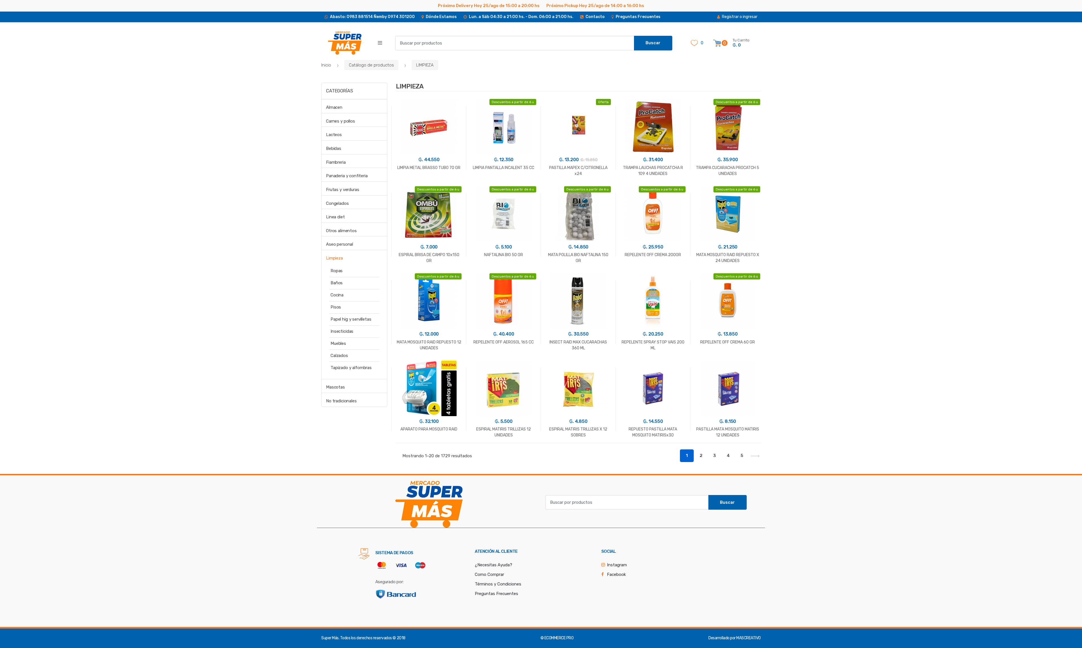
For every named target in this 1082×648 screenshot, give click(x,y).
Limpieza (334, 258)
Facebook (616, 574)
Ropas (337, 270)
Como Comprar (489, 574)
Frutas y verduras (342, 189)
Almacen (334, 107)
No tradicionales (341, 400)
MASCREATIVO (748, 638)
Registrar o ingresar (739, 16)
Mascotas (335, 387)
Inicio (326, 65)
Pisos (336, 307)
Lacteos (334, 134)
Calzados (339, 355)
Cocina (337, 295)
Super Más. (330, 638)
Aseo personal (339, 244)
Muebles (338, 343)
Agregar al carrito (429, 463)
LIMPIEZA (425, 65)
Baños (337, 282)
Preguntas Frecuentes (496, 593)
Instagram (617, 564)
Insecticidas (342, 331)
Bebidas (333, 148)
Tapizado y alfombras (351, 367)
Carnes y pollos (340, 121)
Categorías (339, 91)
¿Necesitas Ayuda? (493, 564)
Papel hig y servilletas (351, 319)
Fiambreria (336, 162)
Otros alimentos (341, 230)
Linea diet (335, 216)
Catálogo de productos (371, 65)
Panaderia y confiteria (347, 175)
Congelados (337, 203)
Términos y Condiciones (498, 584)
